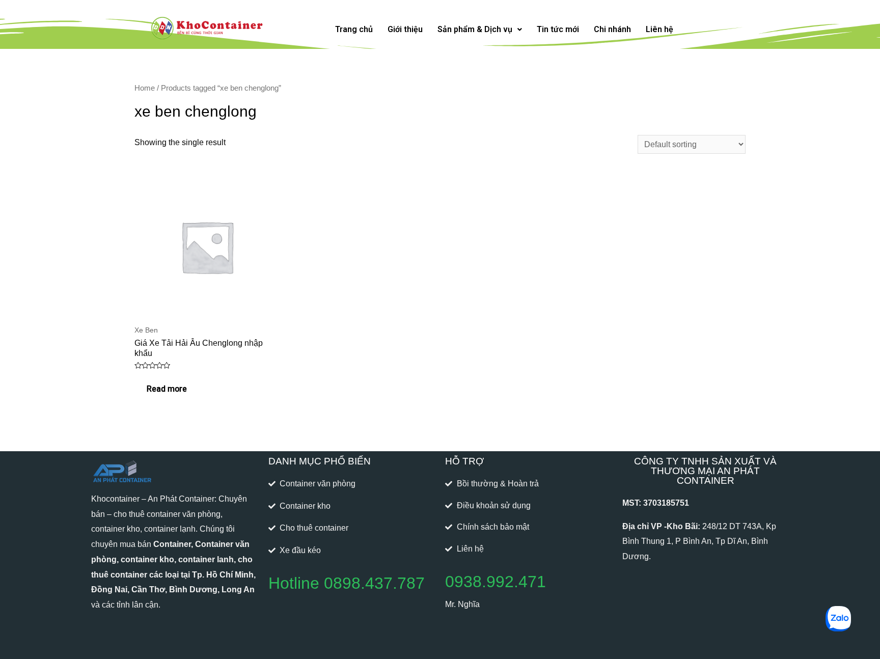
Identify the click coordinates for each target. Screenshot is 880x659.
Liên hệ (659, 29)
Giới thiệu (405, 29)
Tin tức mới (558, 29)
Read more (167, 389)
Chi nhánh (612, 29)
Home (144, 88)
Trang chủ (354, 29)
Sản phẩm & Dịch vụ (474, 29)
